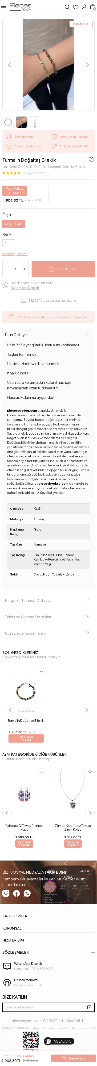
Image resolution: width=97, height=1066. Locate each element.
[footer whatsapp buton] (27, 893)
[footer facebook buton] (16, 893)
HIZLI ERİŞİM (13, 940)
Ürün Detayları (17, 334)
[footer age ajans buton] (59, 1041)
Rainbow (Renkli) (46, 559)
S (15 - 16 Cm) (14, 224)
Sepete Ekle (67, 269)
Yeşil (78, 559)
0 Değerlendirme (34, 173)
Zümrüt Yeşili (43, 564)
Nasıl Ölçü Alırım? (15, 254)
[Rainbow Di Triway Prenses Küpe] (24, 794)
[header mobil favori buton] (76, 7)
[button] (9, 64)
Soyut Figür (42, 574)
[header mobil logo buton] (20, 6)
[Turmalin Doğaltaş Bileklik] (26, 691)
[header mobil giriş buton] (84, 7)
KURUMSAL (11, 928)
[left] (10, 710)
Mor (59, 555)
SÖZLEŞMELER (15, 952)
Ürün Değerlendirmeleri (25, 633)
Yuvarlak (58, 574)
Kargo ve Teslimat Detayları (28, 600)
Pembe (69, 555)
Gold (8, 243)
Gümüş (39, 519)
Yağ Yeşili (66, 559)
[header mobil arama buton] (67, 7)
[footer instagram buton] (5, 893)
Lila (36, 555)
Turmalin (40, 544)
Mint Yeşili (47, 555)
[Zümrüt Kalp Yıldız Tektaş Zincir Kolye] (72, 794)
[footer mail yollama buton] (89, 1007)
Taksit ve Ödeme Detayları (28, 616)
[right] (86, 710)
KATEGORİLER (14, 916)
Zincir (70, 574)
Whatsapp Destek (25, 288)
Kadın (38, 508)
